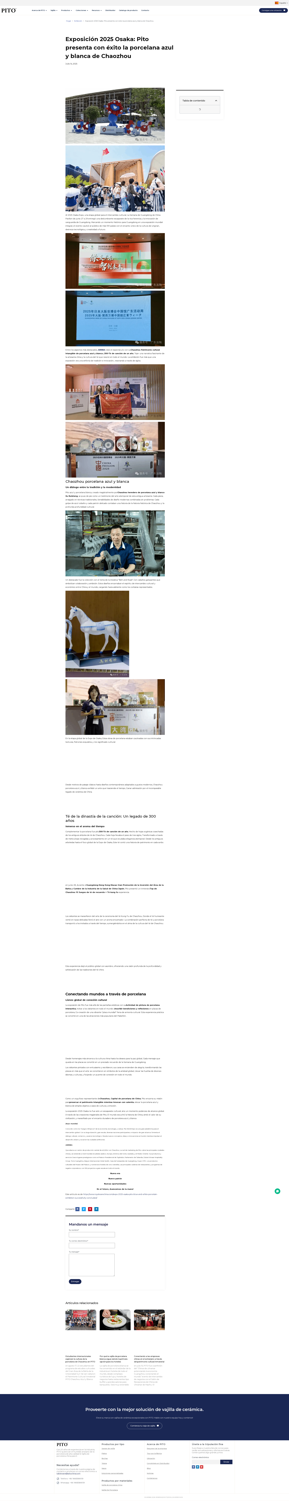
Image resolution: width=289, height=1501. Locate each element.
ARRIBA (101, 350)
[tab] (39, 10)
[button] (216, 101)
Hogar (68, 21)
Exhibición (78, 21)
